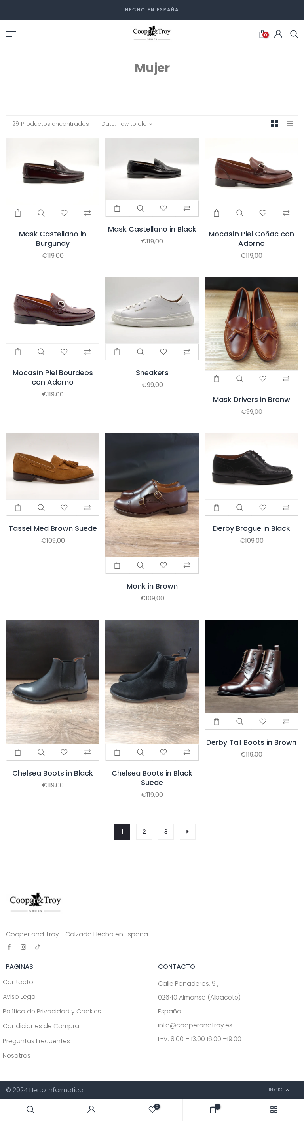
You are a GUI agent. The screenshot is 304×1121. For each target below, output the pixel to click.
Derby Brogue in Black (251, 528)
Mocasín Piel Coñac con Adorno (251, 238)
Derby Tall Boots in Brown (251, 742)
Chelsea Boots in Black (52, 773)
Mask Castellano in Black (152, 229)
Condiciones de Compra (41, 1025)
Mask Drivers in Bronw (251, 399)
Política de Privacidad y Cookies (52, 1011)
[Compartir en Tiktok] (37, 947)
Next (188, 832)
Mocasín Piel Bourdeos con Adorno (53, 377)
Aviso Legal (20, 996)
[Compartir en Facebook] (9, 947)
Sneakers (152, 372)
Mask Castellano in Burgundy (52, 238)
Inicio (140, 84)
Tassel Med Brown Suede (53, 528)
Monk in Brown (152, 586)
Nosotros (16, 1055)
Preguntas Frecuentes (36, 1041)
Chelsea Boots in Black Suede (152, 777)
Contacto (18, 982)
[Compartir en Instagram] (23, 947)
